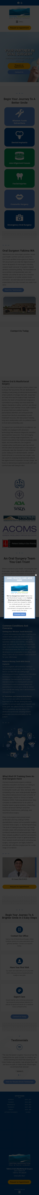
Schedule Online (19, 614)
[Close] (36, 575)
